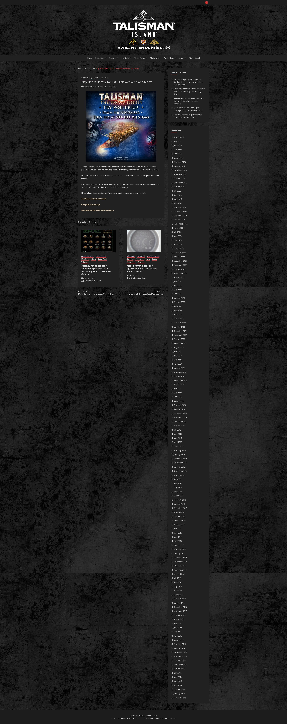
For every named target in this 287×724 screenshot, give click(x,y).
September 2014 (180, 664)
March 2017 (179, 545)
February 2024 (180, 252)
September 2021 (180, 343)
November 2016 (180, 561)
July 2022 (177, 306)
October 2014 (179, 660)
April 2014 (178, 685)
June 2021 (178, 355)
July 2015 (177, 623)
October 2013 (179, 689)
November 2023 (180, 265)
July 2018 (177, 479)
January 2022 (179, 327)
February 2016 (180, 598)
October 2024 (179, 219)
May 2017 (178, 537)
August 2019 (179, 425)
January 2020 (179, 409)
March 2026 (179, 158)
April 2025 (178, 203)
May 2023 (178, 290)
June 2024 (178, 236)
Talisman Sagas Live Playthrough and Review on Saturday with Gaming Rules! (189, 91)
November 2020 (180, 372)
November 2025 (180, 174)
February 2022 (180, 322)
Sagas (154, 259)
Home (89, 58)
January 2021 (179, 368)
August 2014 (179, 669)
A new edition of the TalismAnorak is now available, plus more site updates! (189, 101)
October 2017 (179, 516)
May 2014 (178, 681)
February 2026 (180, 162)
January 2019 (179, 454)
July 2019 (177, 430)
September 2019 (180, 421)
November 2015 (180, 611)
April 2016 (178, 590)
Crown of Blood (153, 256)
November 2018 (180, 463)
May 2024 (178, 240)
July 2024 (177, 232)
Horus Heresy (86, 77)
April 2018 (178, 491)
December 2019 (180, 413)
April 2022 (178, 314)
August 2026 (179, 137)
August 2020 (179, 384)
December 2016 (180, 557)
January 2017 (179, 553)
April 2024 (178, 244)
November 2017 (180, 512)
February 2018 (180, 500)
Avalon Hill (141, 256)
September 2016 (180, 570)
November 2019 (180, 417)
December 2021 (180, 331)
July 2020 (177, 388)
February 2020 (180, 405)
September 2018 (180, 471)
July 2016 (177, 578)
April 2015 (178, 636)
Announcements (87, 256)
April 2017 (178, 541)
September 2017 (180, 520)
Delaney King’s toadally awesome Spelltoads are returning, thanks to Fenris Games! (96, 270)
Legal (197, 58)
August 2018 (179, 475)
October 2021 (179, 339)
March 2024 (179, 248)
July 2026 (177, 141)
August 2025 (179, 187)
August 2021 (179, 347)
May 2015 (178, 632)
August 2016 (179, 574)
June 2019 (178, 434)
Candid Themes (168, 718)
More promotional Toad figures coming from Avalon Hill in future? (142, 268)
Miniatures (85, 259)
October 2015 (179, 615)
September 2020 (180, 380)
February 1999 (180, 697)
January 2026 (179, 166)
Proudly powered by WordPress (125, 718)
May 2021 (178, 360)
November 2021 (180, 335)
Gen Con (130, 259)
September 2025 (180, 182)
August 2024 (179, 228)
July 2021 (177, 351)
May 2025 (178, 199)
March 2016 (179, 594)
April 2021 (178, 364)
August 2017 (179, 524)
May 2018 (178, 487)
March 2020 (179, 401)
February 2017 (180, 549)
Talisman (84, 262)
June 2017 (178, 533)
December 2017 (180, 508)
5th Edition (131, 256)
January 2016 (179, 603)
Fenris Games (101, 256)
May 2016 (178, 586)
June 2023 (178, 285)
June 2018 (178, 483)
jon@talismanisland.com (108, 86)
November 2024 (180, 215)
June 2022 (178, 310)
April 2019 (178, 442)
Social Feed (102, 259)
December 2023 (180, 261)
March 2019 (179, 446)
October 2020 (179, 376)
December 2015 (180, 607)
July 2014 (177, 673)
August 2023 (179, 277)
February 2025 (180, 207)
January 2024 (179, 257)
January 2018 (179, 504)
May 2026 (178, 149)
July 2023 (177, 281)
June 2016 (178, 582)
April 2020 (178, 397)
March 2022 (179, 318)
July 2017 (177, 528)
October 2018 (179, 467)
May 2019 (178, 438)
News (97, 77)
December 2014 (180, 652)
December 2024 (180, 211)
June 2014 (178, 677)
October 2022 (179, 302)
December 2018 (180, 458)
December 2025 (180, 170)
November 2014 (180, 656)
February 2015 (180, 644)
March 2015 (179, 640)
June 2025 (178, 195)
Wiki (190, 58)
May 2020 (178, 393)
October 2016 (179, 566)
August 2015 (179, 619)
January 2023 (179, 298)
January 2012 (179, 693)
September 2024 (180, 224)
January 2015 (179, 648)
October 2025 (179, 178)
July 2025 (177, 191)
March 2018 (179, 496)
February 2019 (180, 450)
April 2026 (178, 154)
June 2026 (178, 145)
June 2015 (178, 627)
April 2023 (178, 294)
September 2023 (180, 273)
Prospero (105, 77)
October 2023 (179, 269)
